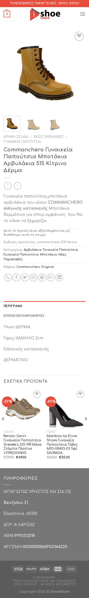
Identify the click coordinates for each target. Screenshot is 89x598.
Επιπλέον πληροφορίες (24, 316)
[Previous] (11, 71)
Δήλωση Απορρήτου (59, 584)
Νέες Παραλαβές (49, 137)
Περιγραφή (13, 306)
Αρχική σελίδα (16, 137)
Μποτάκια (48, 254)
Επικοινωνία (44, 577)
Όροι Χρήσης (25, 584)
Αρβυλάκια (32, 249)
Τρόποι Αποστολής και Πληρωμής (44, 581)
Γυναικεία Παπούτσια (22, 142)
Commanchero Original (35, 267)
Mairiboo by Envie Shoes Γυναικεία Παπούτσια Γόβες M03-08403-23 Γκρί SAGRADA (62, 444)
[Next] (78, 71)
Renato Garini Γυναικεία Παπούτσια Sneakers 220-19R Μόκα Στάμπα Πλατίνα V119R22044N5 (23, 444)
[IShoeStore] (44, 14)
